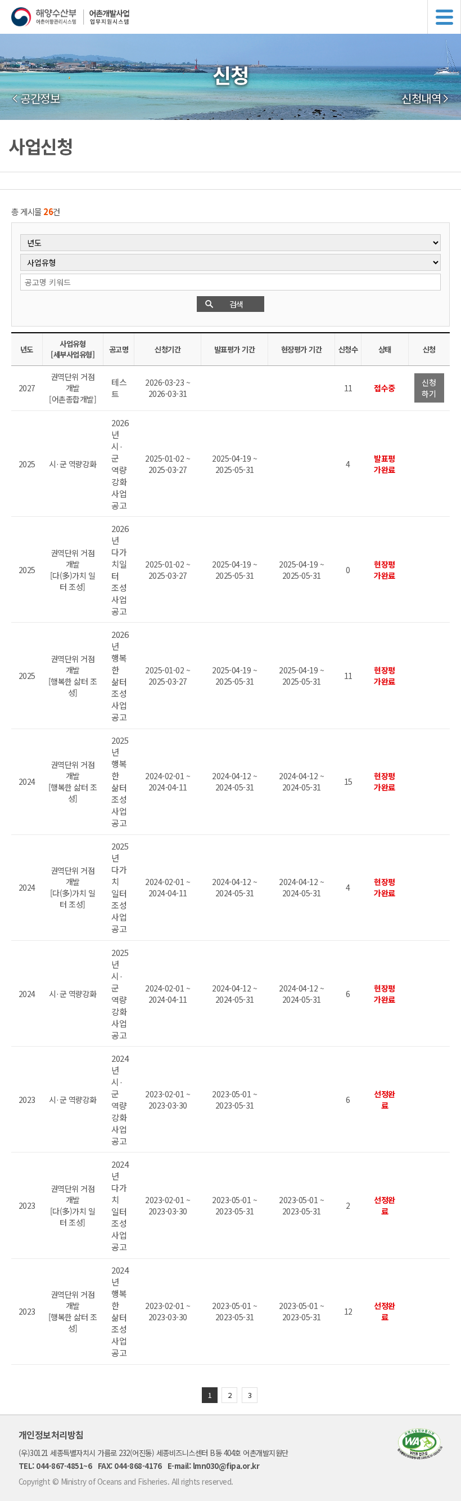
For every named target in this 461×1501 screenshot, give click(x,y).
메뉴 (444, 17)
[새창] (419, 1456)
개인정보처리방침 (51, 1434)
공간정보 (40, 98)
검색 (236, 304)
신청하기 (429, 388)
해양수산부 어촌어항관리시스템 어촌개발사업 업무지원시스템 (236, 16)
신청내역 (421, 98)
